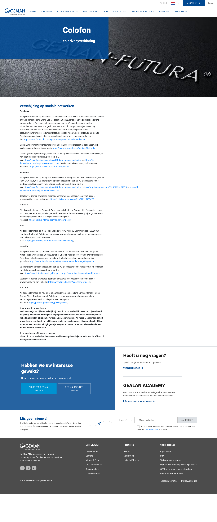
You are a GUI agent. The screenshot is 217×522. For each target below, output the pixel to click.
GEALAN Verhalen (94, 464)
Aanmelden (187, 420)
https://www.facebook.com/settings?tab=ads (74, 148)
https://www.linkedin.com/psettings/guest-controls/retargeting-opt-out (62, 261)
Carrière (89, 456)
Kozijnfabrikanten (67, 11)
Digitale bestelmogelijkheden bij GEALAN (178, 464)
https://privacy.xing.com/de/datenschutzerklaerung (49, 240)
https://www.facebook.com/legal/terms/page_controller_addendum (55, 139)
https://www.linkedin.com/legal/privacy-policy (69, 282)
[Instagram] (28, 468)
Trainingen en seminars (170, 460)
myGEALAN (192, 3)
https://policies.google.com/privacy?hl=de (47, 302)
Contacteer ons (93, 473)
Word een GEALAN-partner (39, 389)
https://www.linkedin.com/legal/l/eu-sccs (80, 273)
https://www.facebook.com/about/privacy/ (50, 166)
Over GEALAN (92, 451)
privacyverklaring (151, 429)
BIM (162, 456)
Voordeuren (129, 456)
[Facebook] (22, 468)
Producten (47, 11)
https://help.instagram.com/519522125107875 (105, 187)
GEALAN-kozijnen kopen (74, 389)
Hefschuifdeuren (131, 460)
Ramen (127, 451)
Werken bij (164, 11)
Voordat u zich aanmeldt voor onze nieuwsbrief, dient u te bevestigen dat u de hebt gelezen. (166, 427)
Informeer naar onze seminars (137, 401)
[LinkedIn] (34, 468)
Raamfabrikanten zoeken (171, 473)
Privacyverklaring (189, 481)
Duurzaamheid (92, 469)
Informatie (181, 11)
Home (33, 11)
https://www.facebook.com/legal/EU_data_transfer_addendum (53, 160)
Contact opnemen (131, 368)
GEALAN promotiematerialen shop (176, 469)
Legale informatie (169, 481)
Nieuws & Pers (92, 460)
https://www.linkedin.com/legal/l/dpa (41, 273)
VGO (105, 11)
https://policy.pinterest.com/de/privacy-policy (49, 220)
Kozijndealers (91, 11)
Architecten (119, 11)
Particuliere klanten (142, 11)
